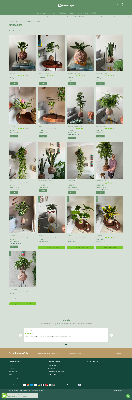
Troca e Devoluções (14, 378)
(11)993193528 (51, 368)
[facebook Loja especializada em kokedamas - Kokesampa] (90, 361)
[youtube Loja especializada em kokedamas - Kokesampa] (94, 361)
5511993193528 (52, 365)
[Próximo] (111, 335)
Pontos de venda (13, 371)
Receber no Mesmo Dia (43, 13)
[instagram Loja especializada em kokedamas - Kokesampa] (87, 361)
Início (54, 13)
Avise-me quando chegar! (53, 247)
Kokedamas (62, 13)
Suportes (71, 13)
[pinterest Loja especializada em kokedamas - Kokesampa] (103, 361)
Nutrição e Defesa (82, 13)
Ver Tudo (94, 13)
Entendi (25, 396)
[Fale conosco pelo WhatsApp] (128, 396)
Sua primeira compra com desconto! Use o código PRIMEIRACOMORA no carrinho (49, 16)
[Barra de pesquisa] (11, 5)
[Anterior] (20, 335)
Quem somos (12, 368)
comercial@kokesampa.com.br (56, 371)
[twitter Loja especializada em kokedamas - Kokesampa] (100, 361)
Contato (11, 365)
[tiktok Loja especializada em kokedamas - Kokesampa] (97, 361)
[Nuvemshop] (117, 390)
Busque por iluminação (27, 21)
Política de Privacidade (15, 375)
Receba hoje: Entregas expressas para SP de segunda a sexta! (89, 16)
